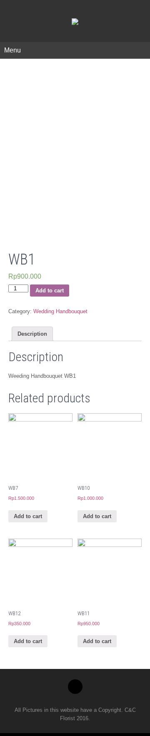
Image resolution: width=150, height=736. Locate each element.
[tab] (32, 334)
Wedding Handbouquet (60, 311)
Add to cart (49, 290)
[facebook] (75, 686)
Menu (12, 50)
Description (32, 334)
